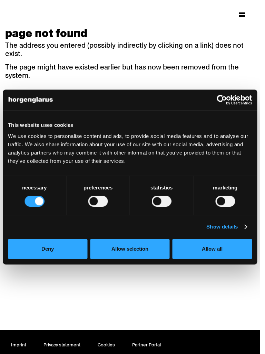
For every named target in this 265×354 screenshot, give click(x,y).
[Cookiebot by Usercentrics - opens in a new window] (222, 100)
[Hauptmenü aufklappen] (241, 14)
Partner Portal (146, 345)
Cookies (106, 345)
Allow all (212, 249)
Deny (47, 249)
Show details (222, 227)
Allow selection (129, 249)
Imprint (18, 345)
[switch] (98, 201)
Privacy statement (61, 345)
